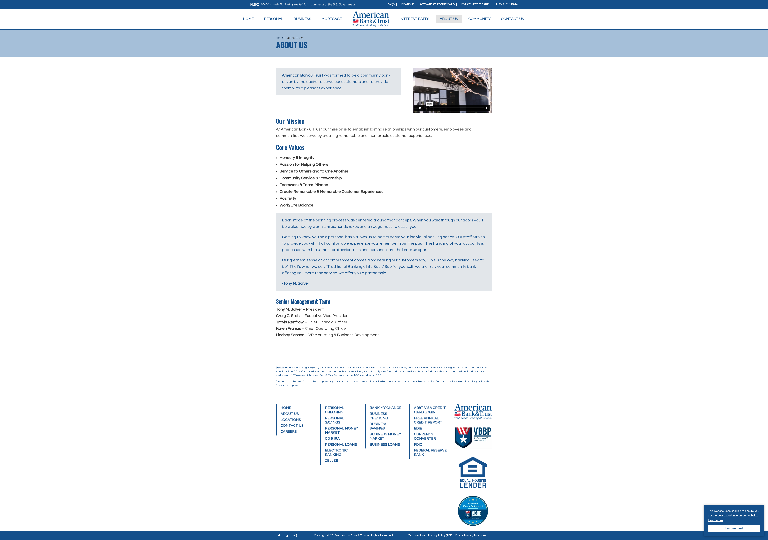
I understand (734, 528)
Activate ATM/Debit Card (437, 4)
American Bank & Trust (352, 535)
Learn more (715, 520)
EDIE (418, 428)
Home (248, 19)
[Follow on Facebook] (279, 535)
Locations (407, 4)
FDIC (418, 444)
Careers (289, 431)
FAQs (391, 4)
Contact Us (512, 19)
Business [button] (302, 19)
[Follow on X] (287, 535)
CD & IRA (332, 438)
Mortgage (332, 19)
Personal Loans (341, 444)
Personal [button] (273, 19)
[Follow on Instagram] (295, 535)
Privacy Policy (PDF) (440, 535)
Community (479, 19)
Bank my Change (385, 408)
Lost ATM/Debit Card (474, 4)
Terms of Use (416, 535)
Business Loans (385, 444)
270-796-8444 (508, 4)
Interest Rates (414, 19)
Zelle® (331, 460)
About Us (449, 19)
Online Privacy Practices (470, 535)
